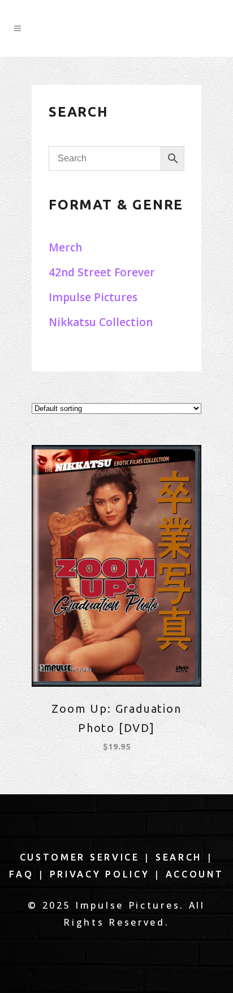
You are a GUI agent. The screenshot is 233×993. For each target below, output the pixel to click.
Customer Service (80, 857)
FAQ (21, 874)
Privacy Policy (100, 874)
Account (195, 874)
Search (179, 857)
